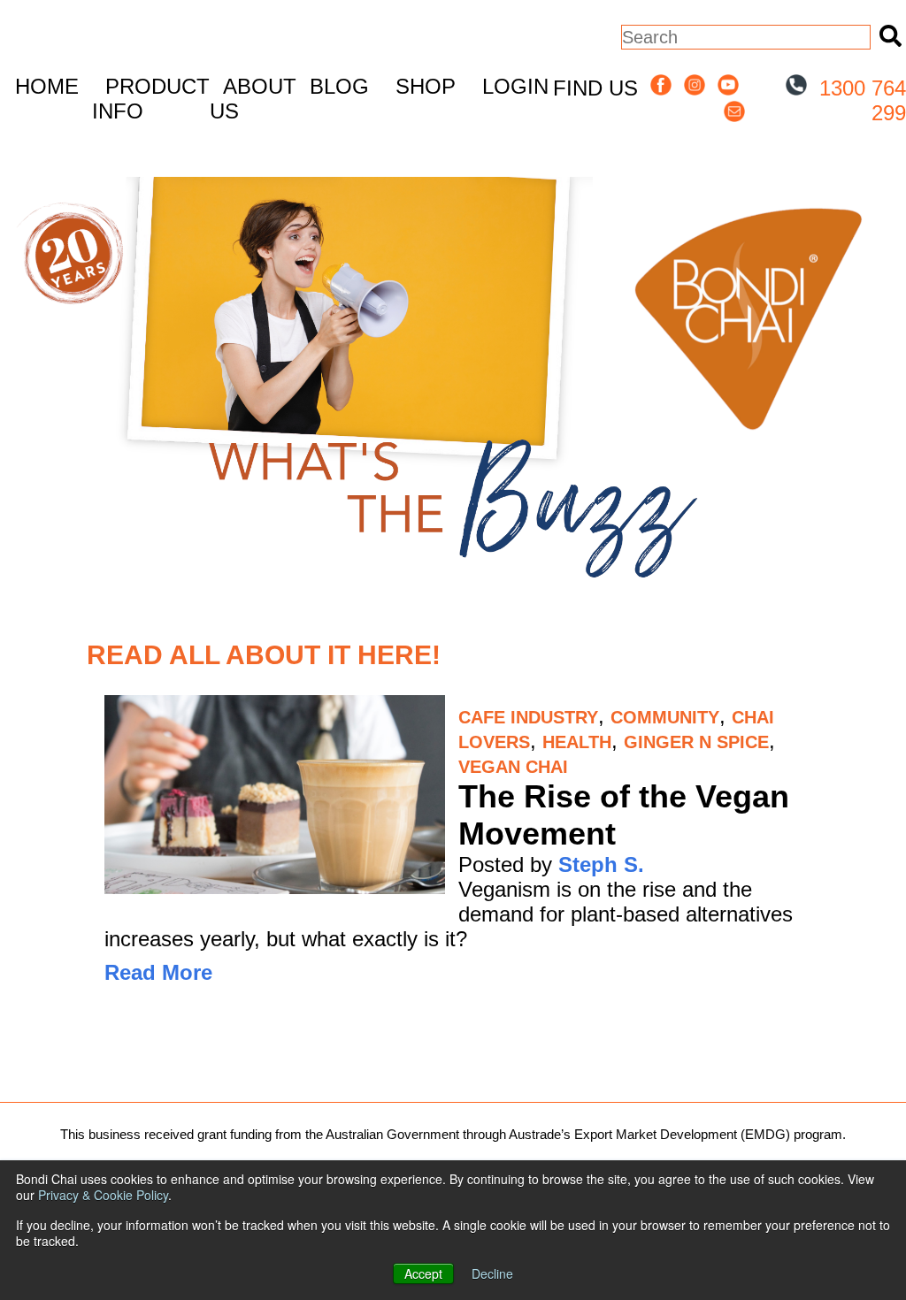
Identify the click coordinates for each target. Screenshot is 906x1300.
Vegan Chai (513, 766)
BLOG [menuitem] (339, 86)
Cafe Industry (528, 717)
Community (664, 717)
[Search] (888, 37)
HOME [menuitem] (47, 86)
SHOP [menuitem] (425, 86)
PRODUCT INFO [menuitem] (151, 98)
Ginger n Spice (696, 742)
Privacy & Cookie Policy (103, 1195)
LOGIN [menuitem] (515, 86)
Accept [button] (423, 1273)
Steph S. (601, 864)
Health (576, 742)
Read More (158, 972)
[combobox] (746, 37)
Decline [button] (492, 1273)
